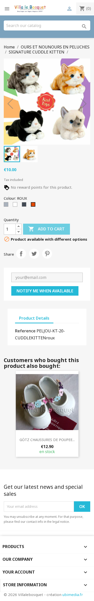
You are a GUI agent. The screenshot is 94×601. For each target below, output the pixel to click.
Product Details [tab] (34, 318)
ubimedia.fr (72, 594)
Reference (25, 330)
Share (21, 254)
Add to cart (46, 229)
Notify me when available (45, 291)
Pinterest (47, 254)
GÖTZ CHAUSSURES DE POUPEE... (47, 439)
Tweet (34, 254)
